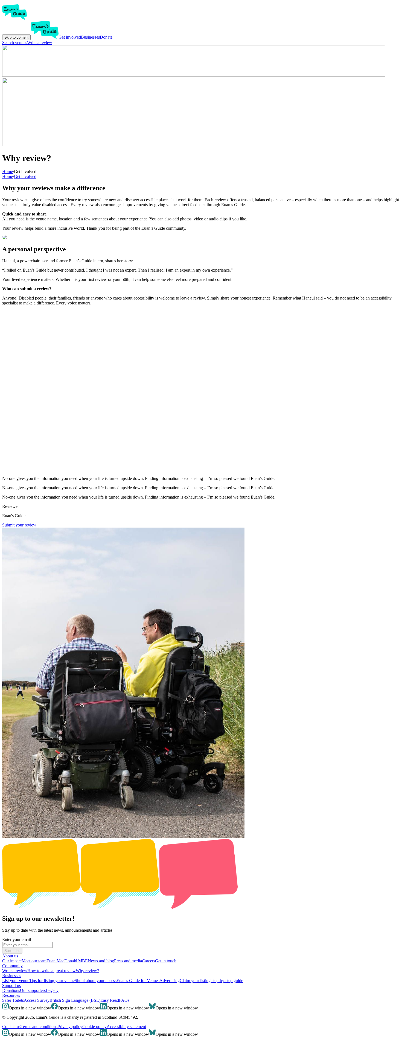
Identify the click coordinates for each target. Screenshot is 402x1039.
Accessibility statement (126, 1026)
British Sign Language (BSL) (74, 1000)
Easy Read (109, 1000)
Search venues (14, 42)
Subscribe (12, 951)
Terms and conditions (39, 1026)
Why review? (87, 970)
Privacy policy (69, 1026)
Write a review (39, 42)
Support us (11, 985)
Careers (148, 961)
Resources (11, 995)
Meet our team (34, 961)
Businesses (90, 37)
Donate (106, 37)
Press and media (128, 961)
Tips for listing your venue (52, 980)
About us (10, 956)
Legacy (52, 990)
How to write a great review (51, 970)
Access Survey (36, 1000)
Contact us (11, 1026)
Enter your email (16, 939)
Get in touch (165, 961)
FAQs (124, 1000)
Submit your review (19, 525)
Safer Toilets (13, 1000)
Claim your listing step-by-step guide (211, 980)
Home (7, 176)
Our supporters (33, 990)
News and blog (101, 961)
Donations (11, 990)
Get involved (70, 37)
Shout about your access (95, 980)
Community (12, 965)
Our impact (12, 961)
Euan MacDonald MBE (67, 961)
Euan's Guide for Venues (137, 980)
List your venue (15, 980)
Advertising (169, 980)
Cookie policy (94, 1026)
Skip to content (16, 37)
